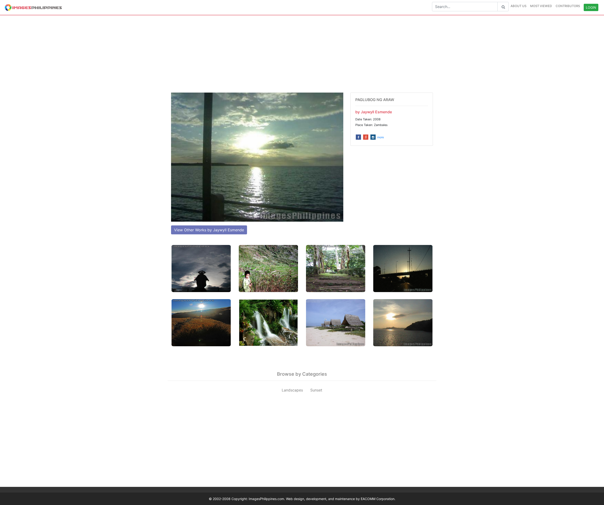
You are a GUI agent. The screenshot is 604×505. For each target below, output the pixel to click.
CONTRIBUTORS (568, 6)
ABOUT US (518, 6)
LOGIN (591, 7)
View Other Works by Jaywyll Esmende (209, 230)
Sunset (316, 390)
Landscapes (292, 390)
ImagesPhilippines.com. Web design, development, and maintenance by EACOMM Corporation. (322, 499)
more (380, 137)
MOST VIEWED (541, 6)
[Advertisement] (302, 54)
